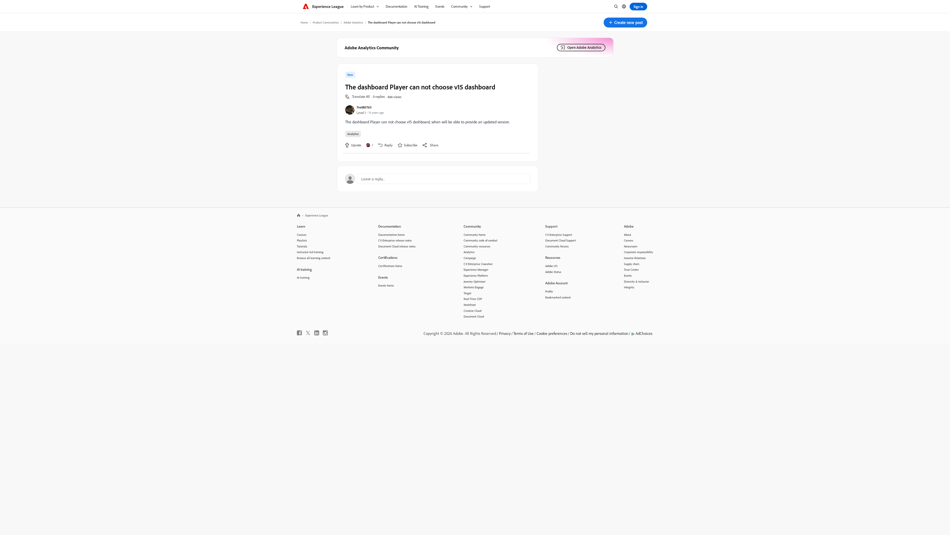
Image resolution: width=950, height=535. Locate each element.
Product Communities (326, 22)
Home (304, 22)
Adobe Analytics (353, 22)
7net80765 (364, 107)
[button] (625, 22)
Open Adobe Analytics (584, 47)
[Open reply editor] (437, 179)
